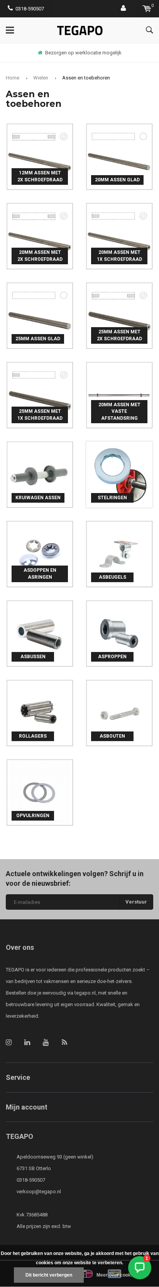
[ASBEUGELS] (119, 553)
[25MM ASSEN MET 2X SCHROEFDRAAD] (119, 315)
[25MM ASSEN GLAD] (40, 315)
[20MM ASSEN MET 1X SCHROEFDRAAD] (119, 235)
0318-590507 (29, 9)
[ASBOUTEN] (119, 712)
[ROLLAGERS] (40, 712)
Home (12, 78)
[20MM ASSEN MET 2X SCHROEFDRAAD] (40, 235)
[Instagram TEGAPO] (8, 1042)
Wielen (40, 78)
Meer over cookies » (118, 1275)
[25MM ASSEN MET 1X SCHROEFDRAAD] (40, 394)
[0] (146, 9)
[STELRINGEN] (119, 474)
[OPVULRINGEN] (40, 792)
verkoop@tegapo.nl (39, 1191)
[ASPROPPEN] (119, 633)
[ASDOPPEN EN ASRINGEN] (40, 553)
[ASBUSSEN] (40, 633)
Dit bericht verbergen (48, 1275)
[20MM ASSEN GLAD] (119, 156)
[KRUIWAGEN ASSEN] (40, 474)
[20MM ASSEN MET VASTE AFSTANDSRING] (119, 394)
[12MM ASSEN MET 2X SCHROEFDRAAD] (40, 156)
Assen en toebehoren (86, 78)
